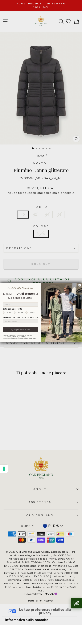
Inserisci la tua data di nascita (20, 317)
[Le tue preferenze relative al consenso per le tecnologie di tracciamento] (4, 469)
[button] (76, 603)
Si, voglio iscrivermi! (20, 330)
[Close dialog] (79, 285)
